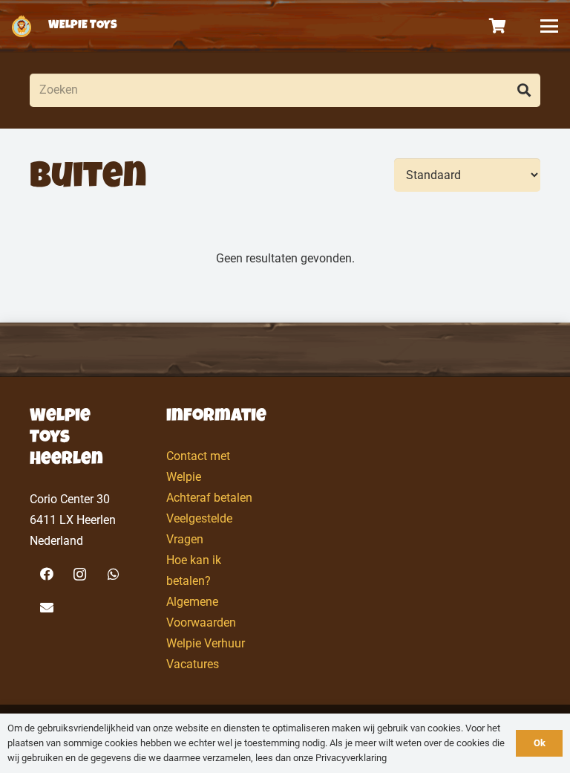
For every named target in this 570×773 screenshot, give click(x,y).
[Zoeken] (523, 90)
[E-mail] (46, 607)
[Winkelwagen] (498, 26)
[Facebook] (46, 574)
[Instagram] (79, 574)
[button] (549, 26)
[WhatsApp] (113, 574)
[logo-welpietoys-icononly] (21, 26)
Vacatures (192, 664)
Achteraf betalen (209, 498)
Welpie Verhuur (205, 643)
